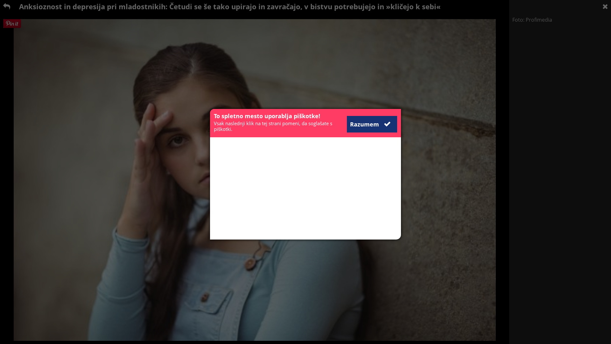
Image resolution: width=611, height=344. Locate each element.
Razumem (365, 124)
